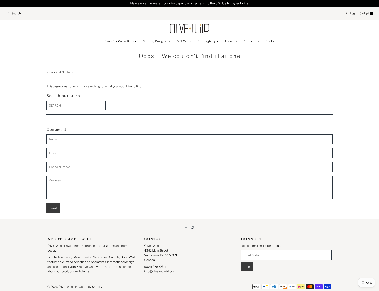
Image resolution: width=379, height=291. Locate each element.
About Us (231, 41)
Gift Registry (207, 41)
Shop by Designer (156, 41)
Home (49, 72)
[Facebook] (186, 227)
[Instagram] (192, 227)
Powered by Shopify (88, 287)
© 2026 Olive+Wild (60, 287)
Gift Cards (184, 41)
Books (270, 41)
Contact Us (251, 41)
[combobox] (96, 13)
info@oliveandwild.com (160, 271)
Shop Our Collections (120, 41)
